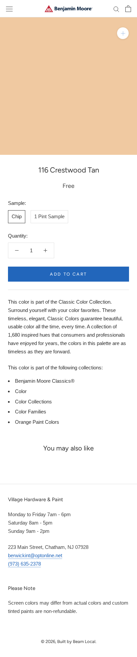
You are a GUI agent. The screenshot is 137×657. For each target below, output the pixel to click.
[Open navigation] (9, 8)
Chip (17, 216)
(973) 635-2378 (24, 564)
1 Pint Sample (49, 216)
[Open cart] (128, 8)
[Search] (116, 9)
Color (21, 391)
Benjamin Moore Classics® (44, 381)
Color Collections (33, 401)
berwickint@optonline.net (35, 555)
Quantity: (18, 236)
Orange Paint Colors (37, 422)
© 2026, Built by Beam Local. (68, 641)
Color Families (30, 411)
